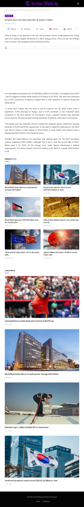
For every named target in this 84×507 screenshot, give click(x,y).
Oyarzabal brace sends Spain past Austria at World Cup (29, 321)
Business (9, 16)
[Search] (78, 3)
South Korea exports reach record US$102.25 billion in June (57, 188)
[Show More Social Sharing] (77, 29)
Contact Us (46, 501)
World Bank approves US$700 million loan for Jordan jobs (21, 221)
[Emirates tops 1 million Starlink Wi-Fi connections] (42, 403)
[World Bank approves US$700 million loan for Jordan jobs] (23, 207)
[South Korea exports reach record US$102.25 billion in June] (61, 175)
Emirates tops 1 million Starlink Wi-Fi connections (27, 427)
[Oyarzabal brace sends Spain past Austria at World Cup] (42, 297)
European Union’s (50, 35)
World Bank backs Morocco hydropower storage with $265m (21, 188)
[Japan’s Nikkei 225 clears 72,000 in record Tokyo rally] (61, 239)
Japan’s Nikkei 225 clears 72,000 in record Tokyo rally (60, 253)
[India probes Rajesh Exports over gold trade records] (61, 207)
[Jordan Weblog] (42, 3)
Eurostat (13, 42)
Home (7, 10)
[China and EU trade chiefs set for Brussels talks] (23, 239)
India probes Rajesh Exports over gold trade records (61, 221)
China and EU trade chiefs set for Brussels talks (22, 253)
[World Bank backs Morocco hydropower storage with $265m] (23, 175)
